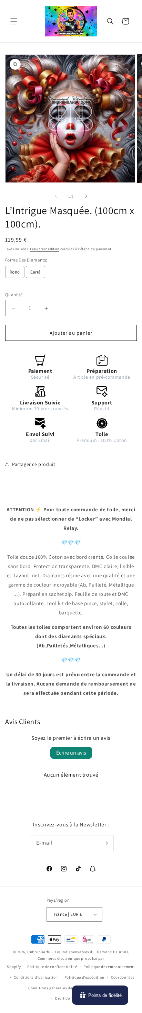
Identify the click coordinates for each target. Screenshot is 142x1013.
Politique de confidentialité (52, 966)
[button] (13, 21)
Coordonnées (123, 977)
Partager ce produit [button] (33, 464)
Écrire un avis (71, 752)
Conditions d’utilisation (36, 977)
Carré (35, 272)
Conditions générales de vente (55, 988)
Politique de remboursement (109, 966)
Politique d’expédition (84, 977)
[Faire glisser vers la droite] (86, 196)
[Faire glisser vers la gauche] (55, 196)
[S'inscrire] (105, 843)
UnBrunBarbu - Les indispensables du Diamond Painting (78, 951)
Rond (15, 272)
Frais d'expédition (44, 249)
